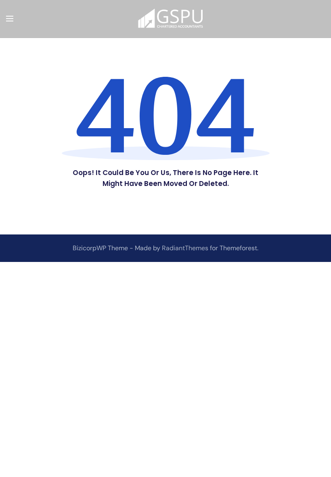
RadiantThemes (186, 248)
